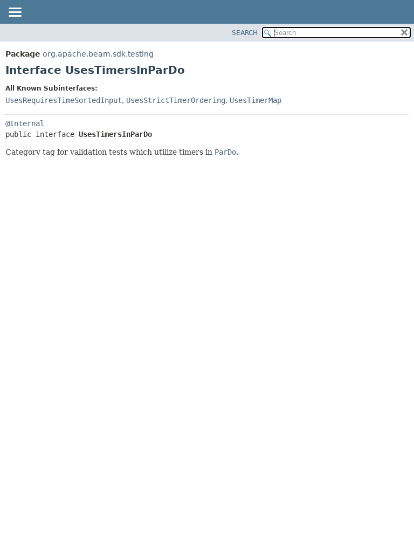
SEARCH (245, 33)
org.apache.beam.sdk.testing (98, 54)
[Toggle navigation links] (14, 12)
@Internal (24, 123)
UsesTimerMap (255, 100)
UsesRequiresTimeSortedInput (63, 100)
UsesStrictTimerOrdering (175, 100)
